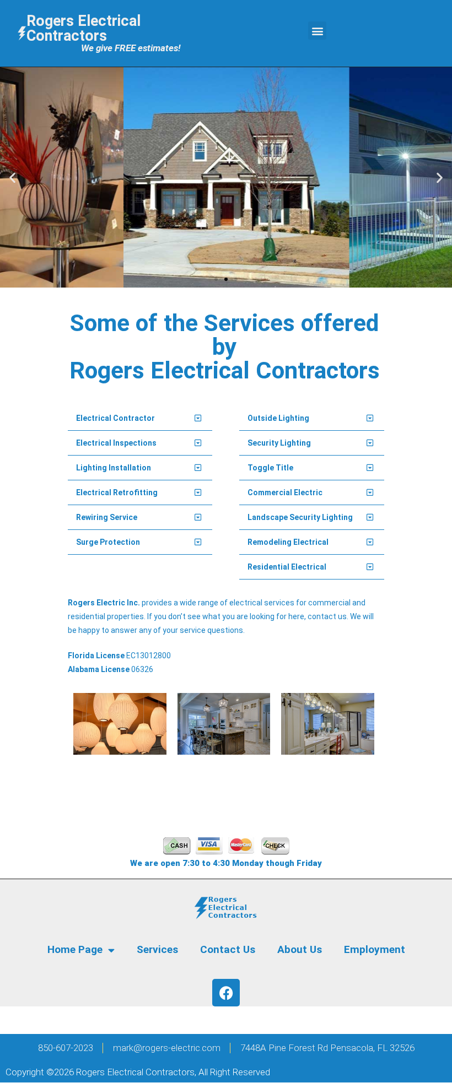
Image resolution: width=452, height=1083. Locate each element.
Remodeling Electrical (288, 542)
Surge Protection (108, 542)
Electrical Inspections (116, 442)
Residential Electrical (286, 566)
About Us (299, 949)
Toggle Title (270, 467)
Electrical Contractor (115, 418)
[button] (317, 30)
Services (157, 949)
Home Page (75, 949)
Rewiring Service (106, 517)
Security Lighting (279, 442)
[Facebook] (226, 992)
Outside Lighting (278, 418)
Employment (374, 949)
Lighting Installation (113, 467)
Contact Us (227, 949)
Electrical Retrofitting (117, 492)
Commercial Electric (284, 492)
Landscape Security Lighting (300, 517)
